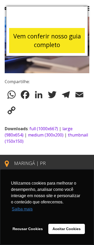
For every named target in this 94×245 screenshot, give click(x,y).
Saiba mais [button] (22, 209)
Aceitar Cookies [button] (66, 229)
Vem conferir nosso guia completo (47, 40)
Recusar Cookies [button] (28, 229)
